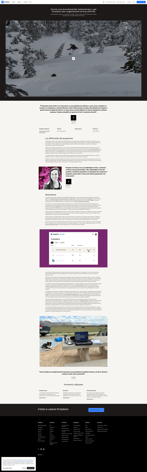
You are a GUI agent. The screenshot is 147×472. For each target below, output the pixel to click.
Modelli (39, 438)
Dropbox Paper (42, 132)
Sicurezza (40, 435)
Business (51, 429)
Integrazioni (40, 429)
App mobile (40, 427)
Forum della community (90, 435)
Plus (50, 425)
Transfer (92, 200)
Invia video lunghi (65, 428)
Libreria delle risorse (89, 431)
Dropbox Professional (54, 198)
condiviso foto (58, 206)
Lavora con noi (100, 427)
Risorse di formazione (78, 440)
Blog (86, 425)
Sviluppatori (87, 433)
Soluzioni (40, 433)
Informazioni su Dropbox (102, 425)
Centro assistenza (77, 425)
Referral (86, 437)
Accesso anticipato (41, 437)
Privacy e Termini (77, 429)
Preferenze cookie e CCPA (79, 433)
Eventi (86, 427)
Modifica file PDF (65, 437)
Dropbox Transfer (80, 285)
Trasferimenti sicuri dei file (67, 433)
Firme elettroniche (65, 439)
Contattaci (76, 427)
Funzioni (39, 431)
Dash (51, 433)
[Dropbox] (6, 2)
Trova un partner (88, 442)
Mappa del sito (76, 438)
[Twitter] (39, 449)
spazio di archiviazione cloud (51, 224)
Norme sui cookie (77, 431)
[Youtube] (44, 449)
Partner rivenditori (88, 438)
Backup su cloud (65, 435)
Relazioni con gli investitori (102, 429)
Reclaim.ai (52, 438)
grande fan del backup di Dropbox (81, 201)
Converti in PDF (65, 441)
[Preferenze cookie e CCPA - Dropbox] (18, 464)
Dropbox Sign (42, 131)
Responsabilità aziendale (102, 431)
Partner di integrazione (89, 440)
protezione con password (72, 294)
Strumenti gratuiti (41, 440)
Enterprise (52, 431)
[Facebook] (41, 449)
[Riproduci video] (73, 58)
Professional (52, 427)
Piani (51, 440)
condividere (89, 198)
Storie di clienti (88, 429)
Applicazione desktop (42, 425)
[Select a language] (103, 2)
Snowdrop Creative (94, 149)
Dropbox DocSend (64, 198)
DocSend (48, 131)
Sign (57, 200)
